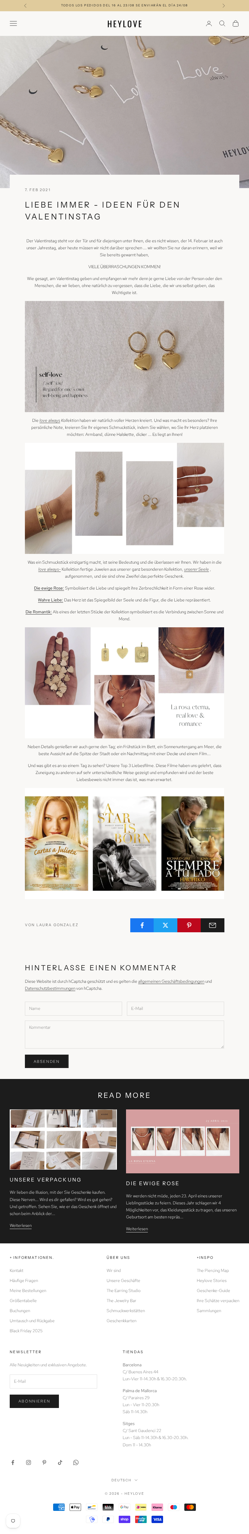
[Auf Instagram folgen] (29, 1462)
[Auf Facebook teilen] (142, 925)
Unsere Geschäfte (123, 1280)
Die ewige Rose (153, 1183)
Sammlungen (209, 1310)
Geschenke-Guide (213, 1290)
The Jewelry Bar (121, 1300)
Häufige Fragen (24, 1280)
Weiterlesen (21, 1225)
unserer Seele (196, 569)
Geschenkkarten (121, 1320)
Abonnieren (34, 1401)
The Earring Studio (124, 1290)
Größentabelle (23, 1300)
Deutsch (121, 1480)
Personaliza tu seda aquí (124, 5)
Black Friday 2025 (26, 1330)
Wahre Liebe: (50, 600)
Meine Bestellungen (28, 1290)
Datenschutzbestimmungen (50, 988)
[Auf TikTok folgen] (60, 1462)
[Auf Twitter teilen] (165, 925)
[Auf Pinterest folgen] (44, 1462)
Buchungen (20, 1310)
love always (49, 420)
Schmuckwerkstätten (126, 1310)
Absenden (47, 1061)
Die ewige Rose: (49, 588)
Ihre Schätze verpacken (218, 1300)
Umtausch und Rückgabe (32, 1320)
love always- (49, 569)
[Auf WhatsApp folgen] (76, 1462)
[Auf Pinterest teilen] (189, 925)
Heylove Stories (212, 1280)
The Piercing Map (213, 1270)
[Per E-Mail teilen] (212, 925)
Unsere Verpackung (46, 1180)
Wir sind (114, 1270)
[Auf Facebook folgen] (13, 1462)
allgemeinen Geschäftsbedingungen (171, 981)
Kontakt (16, 1270)
